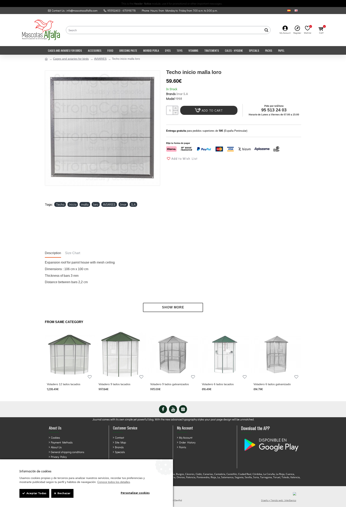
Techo (60, 204)
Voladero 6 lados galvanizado (272, 384)
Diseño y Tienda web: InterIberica (278, 500)
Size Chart (72, 253)
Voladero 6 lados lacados (218, 384)
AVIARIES (100, 58)
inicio (72, 204)
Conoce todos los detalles (113, 482)
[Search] (266, 30)
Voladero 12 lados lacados (63, 384)
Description (53, 253)
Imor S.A (182, 94)
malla (85, 204)
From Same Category (64, 322)
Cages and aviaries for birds (71, 58)
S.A (133, 204)
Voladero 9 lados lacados (114, 384)
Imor (123, 204)
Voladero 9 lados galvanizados (169, 384)
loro (95, 204)
